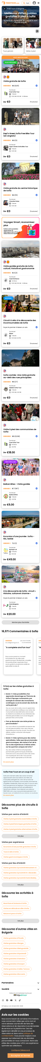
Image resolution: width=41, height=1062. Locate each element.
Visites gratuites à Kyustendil (14, 953)
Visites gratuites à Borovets (14, 974)
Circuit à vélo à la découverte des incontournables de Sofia (19, 321)
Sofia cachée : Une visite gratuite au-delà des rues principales (19, 376)
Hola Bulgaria (14, 604)
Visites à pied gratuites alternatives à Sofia (20, 829)
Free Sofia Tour (14, 92)
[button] (13, 45)
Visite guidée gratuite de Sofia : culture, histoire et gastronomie (18, 267)
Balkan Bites (13, 494)
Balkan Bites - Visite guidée (16, 484)
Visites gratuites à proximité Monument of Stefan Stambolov (21, 868)
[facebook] (7, 1000)
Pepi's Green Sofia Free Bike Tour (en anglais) (18, 134)
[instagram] (3, 1000)
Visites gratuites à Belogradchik (15, 948)
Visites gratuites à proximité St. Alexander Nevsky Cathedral (21, 873)
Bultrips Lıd (13, 549)
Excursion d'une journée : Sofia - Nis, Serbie (18, 537)
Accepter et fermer (20, 1055)
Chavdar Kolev (14, 201)
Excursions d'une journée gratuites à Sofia (19, 847)
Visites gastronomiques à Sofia (15, 857)
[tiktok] (20, 1000)
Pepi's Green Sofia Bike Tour (18, 146)
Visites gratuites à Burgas (13, 943)
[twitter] (15, 1000)
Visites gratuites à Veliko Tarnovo (16, 969)
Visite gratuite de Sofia (14, 81)
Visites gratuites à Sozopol (13, 964)
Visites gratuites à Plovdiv (13, 938)
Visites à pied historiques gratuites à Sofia (19, 824)
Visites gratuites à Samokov (14, 959)
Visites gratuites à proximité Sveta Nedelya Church (21, 878)
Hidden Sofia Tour (15, 387)
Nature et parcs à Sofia (12, 913)
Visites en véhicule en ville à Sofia (16, 908)
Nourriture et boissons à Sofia (15, 903)
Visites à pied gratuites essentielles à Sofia (20, 819)
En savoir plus (8, 762)
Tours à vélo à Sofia (11, 852)
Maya (11, 333)
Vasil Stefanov (14, 279)
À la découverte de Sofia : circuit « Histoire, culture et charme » (19, 592)
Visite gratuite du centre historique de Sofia (20, 189)
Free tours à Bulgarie (15, 9)
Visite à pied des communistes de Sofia (19, 430)
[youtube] (11, 1000)
